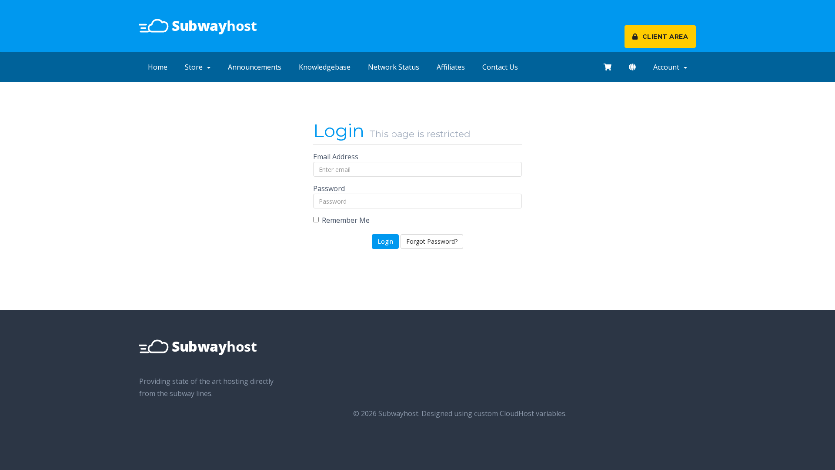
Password (329, 188)
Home (157, 67)
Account (668, 67)
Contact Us (500, 67)
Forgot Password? (432, 241)
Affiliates (451, 67)
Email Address (335, 156)
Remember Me (346, 220)
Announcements (254, 67)
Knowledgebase (325, 67)
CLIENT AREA (664, 36)
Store (195, 67)
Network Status (393, 67)
